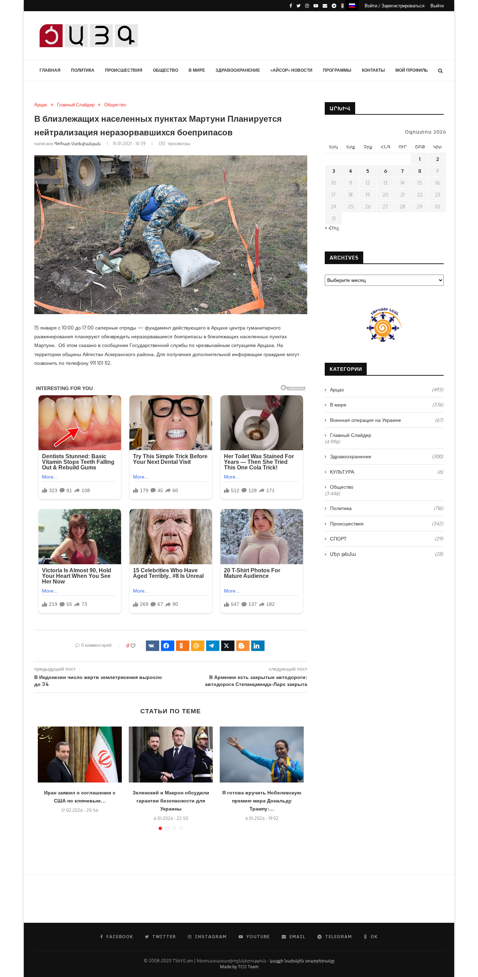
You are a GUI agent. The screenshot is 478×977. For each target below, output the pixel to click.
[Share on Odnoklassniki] (182, 645)
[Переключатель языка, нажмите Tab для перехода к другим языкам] (352, 5)
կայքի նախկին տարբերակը (302, 960)
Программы (337, 70)
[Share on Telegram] (212, 645)
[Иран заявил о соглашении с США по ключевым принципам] (80, 755)
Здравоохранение (238, 70)
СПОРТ (386, 538)
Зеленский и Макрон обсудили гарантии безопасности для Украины (171, 800)
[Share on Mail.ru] (197, 645)
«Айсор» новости (291, 70)
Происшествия (123, 70)
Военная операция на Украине (386, 420)
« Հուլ (332, 228)
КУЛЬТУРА (386, 472)
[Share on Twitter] (227, 645)
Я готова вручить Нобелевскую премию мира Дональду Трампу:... (261, 800)
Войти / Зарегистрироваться (394, 5)
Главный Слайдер (75, 104)
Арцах (40, 104)
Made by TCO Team (239, 966)
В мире (197, 70)
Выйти (437, 5)
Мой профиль (411, 70)
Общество (165, 70)
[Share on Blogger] (242, 645)
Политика (82, 70)
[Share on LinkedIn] (258, 645)
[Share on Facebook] (167, 645)
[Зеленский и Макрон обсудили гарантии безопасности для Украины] (171, 755)
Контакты (373, 70)
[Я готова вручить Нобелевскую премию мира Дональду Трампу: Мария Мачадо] (262, 755)
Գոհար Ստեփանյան (78, 143)
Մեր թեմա (386, 554)
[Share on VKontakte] (152, 645)
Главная (50, 70)
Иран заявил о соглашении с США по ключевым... (79, 796)
